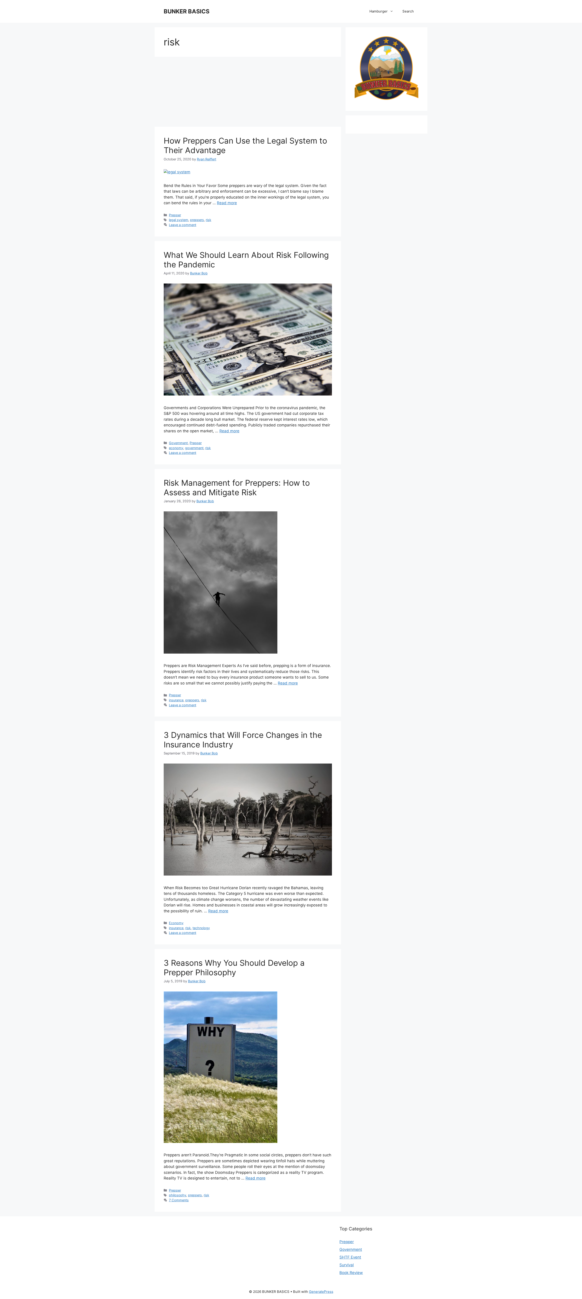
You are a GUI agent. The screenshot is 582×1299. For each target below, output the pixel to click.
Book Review (351, 1272)
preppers (197, 220)
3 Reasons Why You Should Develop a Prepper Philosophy (234, 967)
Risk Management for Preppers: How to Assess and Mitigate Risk (237, 487)
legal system (178, 220)
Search (408, 11)
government (194, 448)
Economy (176, 923)
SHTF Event (350, 1257)
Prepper (175, 215)
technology (201, 928)
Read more (227, 203)
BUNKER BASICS (186, 11)
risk (208, 220)
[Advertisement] (248, 93)
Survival (346, 1265)
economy (176, 448)
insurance (176, 700)
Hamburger (378, 11)
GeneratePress (321, 1291)
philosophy (177, 1195)
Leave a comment (182, 225)
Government (178, 443)
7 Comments (179, 1200)
